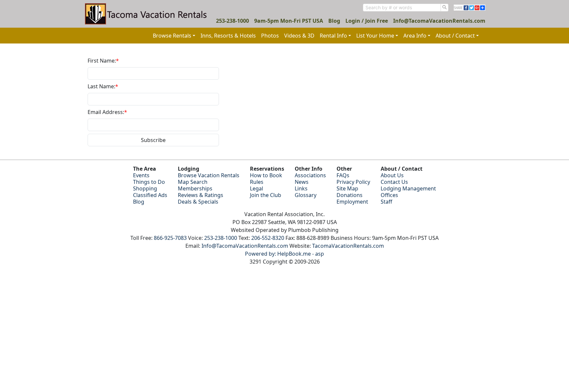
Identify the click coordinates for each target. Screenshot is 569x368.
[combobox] (402, 8)
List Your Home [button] (375, 35)
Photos (270, 35)
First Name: (103, 60)
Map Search (192, 181)
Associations (310, 175)
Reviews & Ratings (200, 195)
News (302, 181)
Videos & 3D (299, 35)
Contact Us (394, 181)
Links (301, 188)
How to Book (266, 175)
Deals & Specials (198, 201)
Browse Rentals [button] (172, 35)
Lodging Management (408, 188)
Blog (334, 20)
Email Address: (107, 112)
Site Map (347, 188)
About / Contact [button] (455, 35)
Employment (352, 201)
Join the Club (265, 195)
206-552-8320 (267, 237)
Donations (350, 195)
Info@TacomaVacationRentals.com (439, 20)
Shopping (145, 188)
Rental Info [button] (333, 35)
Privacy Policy (353, 181)
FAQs (343, 175)
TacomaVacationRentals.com (348, 245)
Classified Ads (150, 195)
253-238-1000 (232, 20)
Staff (386, 201)
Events (141, 175)
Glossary (305, 195)
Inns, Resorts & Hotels (228, 35)
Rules (256, 181)
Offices (389, 195)
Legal (256, 188)
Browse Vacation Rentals (208, 175)
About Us (392, 175)
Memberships (195, 188)
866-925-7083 (170, 237)
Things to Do (149, 181)
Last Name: (103, 86)
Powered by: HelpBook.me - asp (284, 253)
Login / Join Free (366, 20)
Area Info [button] (414, 35)
